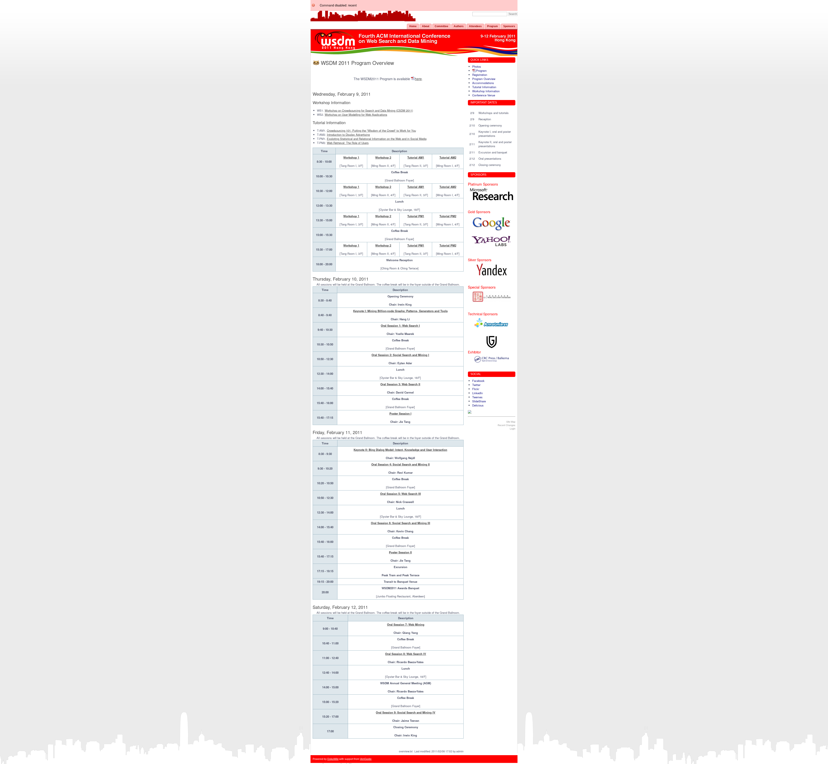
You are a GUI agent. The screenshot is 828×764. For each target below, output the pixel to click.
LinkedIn (477, 393)
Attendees (475, 26)
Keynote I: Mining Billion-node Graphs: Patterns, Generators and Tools (400, 311)
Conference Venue (483, 95)
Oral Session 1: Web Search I (400, 325)
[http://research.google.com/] (491, 224)
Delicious (478, 405)
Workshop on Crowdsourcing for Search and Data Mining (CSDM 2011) (369, 110)
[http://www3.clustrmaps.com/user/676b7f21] (491, 412)
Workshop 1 (351, 157)
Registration (479, 75)
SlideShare (479, 401)
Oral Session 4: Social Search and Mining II (400, 464)
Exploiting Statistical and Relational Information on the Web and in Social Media (377, 139)
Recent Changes (506, 425)
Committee (441, 26)
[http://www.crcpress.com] (491, 359)
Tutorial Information (484, 87)
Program (492, 26)
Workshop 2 (383, 157)
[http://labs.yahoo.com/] (491, 240)
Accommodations (483, 83)
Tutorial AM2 (447, 157)
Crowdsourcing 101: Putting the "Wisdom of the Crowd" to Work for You (371, 130)
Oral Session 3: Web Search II (400, 384)
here (418, 78)
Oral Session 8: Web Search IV (405, 654)
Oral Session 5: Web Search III (400, 494)
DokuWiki (333, 759)
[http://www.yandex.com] (491, 269)
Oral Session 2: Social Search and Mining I (400, 355)
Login (512, 428)
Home (413, 26)
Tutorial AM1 (415, 157)
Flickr (475, 389)
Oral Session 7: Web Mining (405, 624)
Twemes (477, 397)
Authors (459, 26)
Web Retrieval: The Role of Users (348, 143)
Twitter (476, 385)
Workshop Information (486, 91)
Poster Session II (400, 552)
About (425, 26)
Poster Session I (400, 413)
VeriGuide (366, 759)
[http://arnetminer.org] (491, 323)
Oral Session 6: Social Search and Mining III (400, 523)
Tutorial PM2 (447, 216)
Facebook (478, 381)
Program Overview (483, 79)
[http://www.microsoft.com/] (491, 194)
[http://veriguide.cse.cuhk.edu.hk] (491, 342)
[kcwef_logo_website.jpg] (491, 296)
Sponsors (509, 26)
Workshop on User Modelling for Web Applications (356, 114)
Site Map (510, 421)
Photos (476, 66)
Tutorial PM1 (415, 216)
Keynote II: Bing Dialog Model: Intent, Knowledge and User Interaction (400, 450)
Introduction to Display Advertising (348, 135)
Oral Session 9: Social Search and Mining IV (405, 712)
